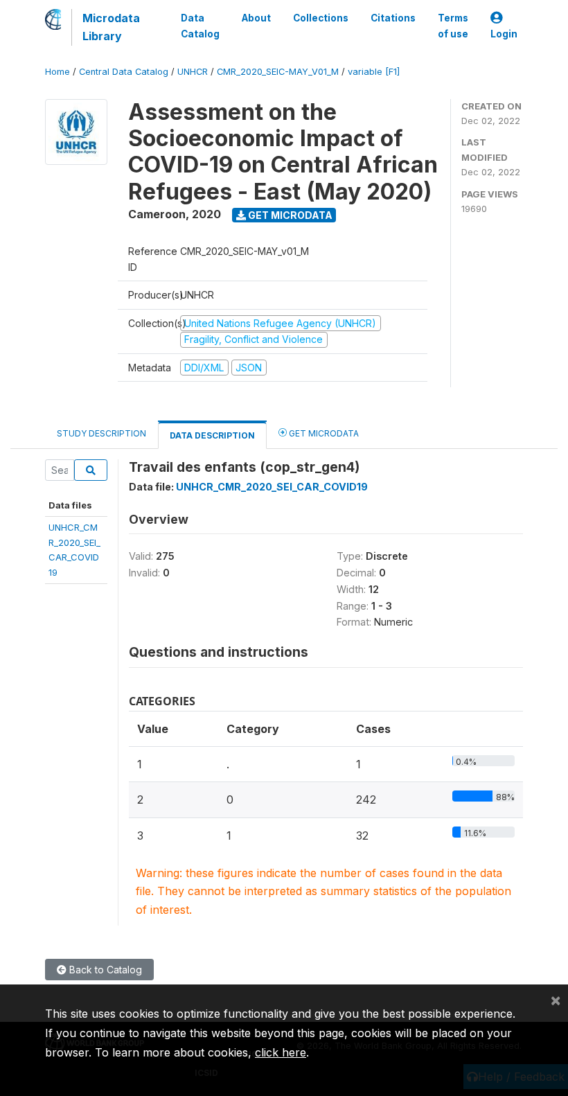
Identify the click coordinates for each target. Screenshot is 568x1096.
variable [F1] (374, 72)
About (256, 18)
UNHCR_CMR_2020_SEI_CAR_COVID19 (272, 487)
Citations (393, 18)
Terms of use (453, 25)
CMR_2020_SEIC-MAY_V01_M (278, 72)
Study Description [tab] (101, 433)
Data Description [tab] (212, 435)
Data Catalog (200, 25)
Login (503, 33)
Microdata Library (111, 27)
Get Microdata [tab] (323, 433)
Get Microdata (289, 215)
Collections (320, 18)
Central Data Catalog (123, 72)
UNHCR (192, 72)
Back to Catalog (104, 969)
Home (57, 72)
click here (280, 1052)
